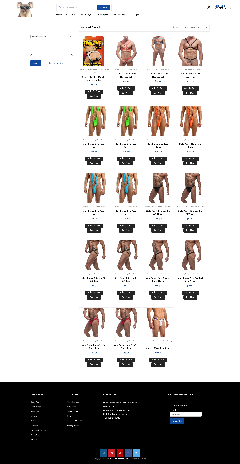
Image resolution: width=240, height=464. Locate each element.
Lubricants (35, 426)
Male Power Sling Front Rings (94, 145)
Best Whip (103, 15)
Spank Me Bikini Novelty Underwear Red (94, 78)
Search (103, 8)
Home (59, 15)
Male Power (132, 69)
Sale (170, 207)
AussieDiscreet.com (119, 459)
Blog (69, 416)
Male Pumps (35, 407)
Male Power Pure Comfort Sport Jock (94, 347)
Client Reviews (73, 402)
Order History (73, 412)
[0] (215, 8)
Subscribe (177, 421)
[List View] (177, 27)
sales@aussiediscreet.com (116, 410)
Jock (152, 341)
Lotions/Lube (118, 15)
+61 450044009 (111, 418)
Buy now (94, 96)
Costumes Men (91, 69)
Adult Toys (86, 15)
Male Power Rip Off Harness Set (126, 75)
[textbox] (51, 37)
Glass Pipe (71, 15)
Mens (158, 344)
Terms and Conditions (76, 421)
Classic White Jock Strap (158, 348)
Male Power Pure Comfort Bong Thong (158, 280)
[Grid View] (173, 27)
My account (72, 407)
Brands (81, 69)
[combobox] (51, 36)
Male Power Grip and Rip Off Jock (94, 280)
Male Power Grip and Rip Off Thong (158, 213)
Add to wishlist (90, 52)
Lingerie (136, 15)
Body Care (35, 421)
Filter (35, 63)
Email (173, 410)
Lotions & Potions (38, 430)
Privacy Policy (73, 426)
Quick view (97, 52)
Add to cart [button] (94, 91)
